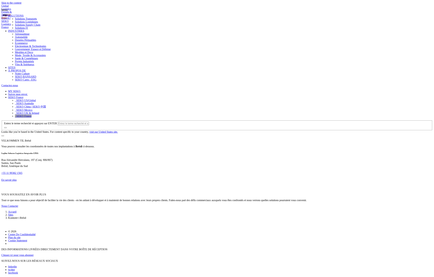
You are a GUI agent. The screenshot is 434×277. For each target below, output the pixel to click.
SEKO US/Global (25, 100)
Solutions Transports (26, 18)
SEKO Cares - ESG (25, 79)
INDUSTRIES (16, 30)
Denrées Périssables (25, 40)
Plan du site (14, 237)
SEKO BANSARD (25, 76)
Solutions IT (21, 27)
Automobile (21, 37)
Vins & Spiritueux (24, 64)
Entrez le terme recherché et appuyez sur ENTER (30, 123)
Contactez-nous (9, 85)
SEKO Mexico (23, 110)
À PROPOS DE (17, 70)
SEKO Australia (24, 103)
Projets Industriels (24, 61)
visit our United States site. (103, 131)
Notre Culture (22, 73)
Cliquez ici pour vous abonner (17, 255)
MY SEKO (14, 91)
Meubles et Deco (24, 52)
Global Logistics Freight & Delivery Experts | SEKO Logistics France (6, 16)
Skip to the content (11, 2)
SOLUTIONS (16, 15)
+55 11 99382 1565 (11, 173)
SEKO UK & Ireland (27, 113)
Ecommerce (21, 43)
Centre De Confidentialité (22, 234)
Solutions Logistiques (26, 21)
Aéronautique (22, 34)
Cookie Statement (17, 240)
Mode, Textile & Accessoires (30, 55)
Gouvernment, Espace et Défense (33, 49)
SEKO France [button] (15, 97)
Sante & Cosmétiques (26, 58)
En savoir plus (9, 179)
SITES (11, 67)
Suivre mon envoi (18, 94)
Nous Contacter (9, 206)
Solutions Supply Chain (27, 24)
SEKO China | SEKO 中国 (30, 106)
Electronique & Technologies (30, 46)
